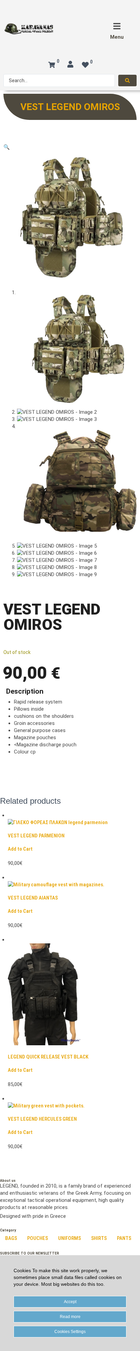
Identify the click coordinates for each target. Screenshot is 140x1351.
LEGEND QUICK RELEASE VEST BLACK (48, 1057)
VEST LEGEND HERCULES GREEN (42, 1119)
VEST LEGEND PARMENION (36, 836)
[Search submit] (127, 80)
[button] (6, 147)
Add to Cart (20, 849)
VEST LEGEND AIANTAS (33, 898)
